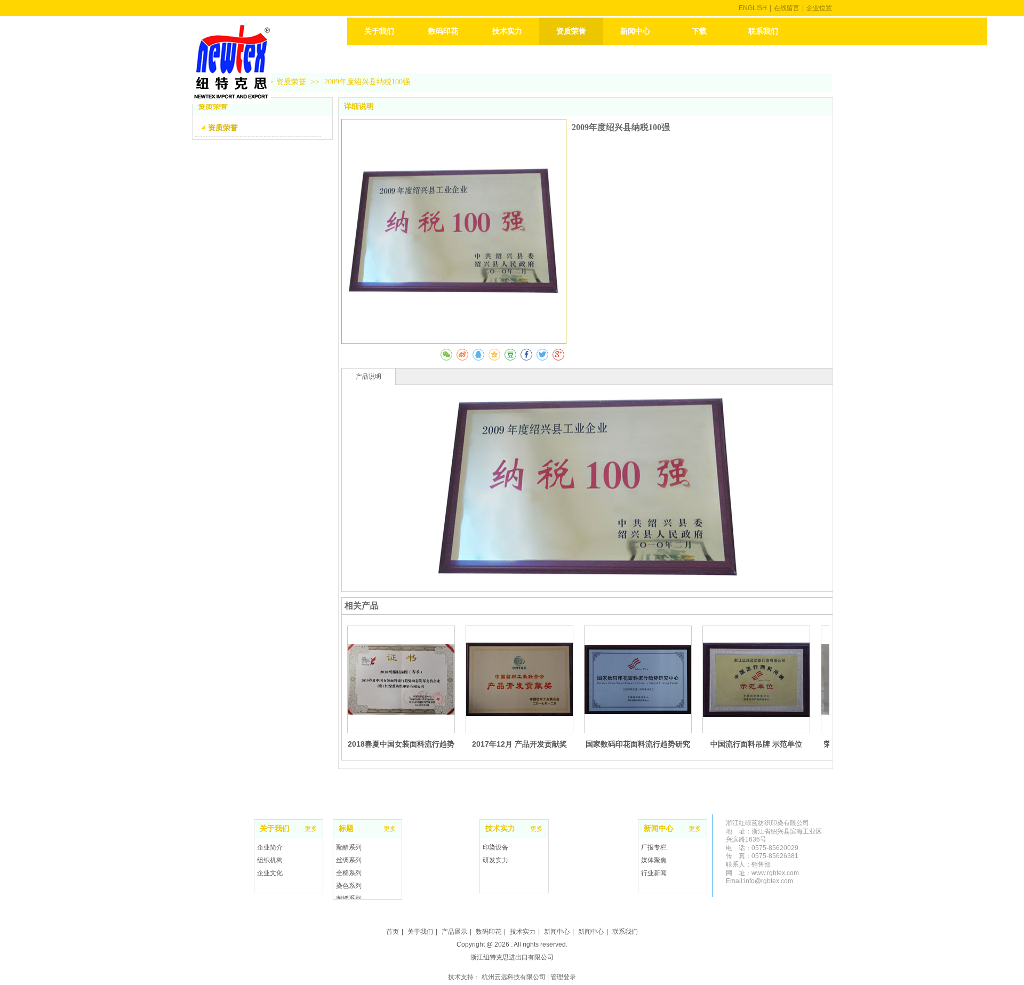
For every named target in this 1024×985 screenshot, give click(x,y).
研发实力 (495, 860)
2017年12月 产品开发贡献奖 (519, 744)
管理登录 (563, 977)
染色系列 (349, 886)
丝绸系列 (349, 860)
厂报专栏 (654, 847)
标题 (346, 828)
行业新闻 (654, 873)
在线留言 (786, 8)
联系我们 (625, 931)
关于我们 (275, 828)
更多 (536, 829)
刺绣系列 (349, 898)
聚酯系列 (349, 847)
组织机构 (270, 860)
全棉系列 (349, 873)
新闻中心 (659, 828)
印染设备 (495, 847)
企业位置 (819, 8)
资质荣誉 (291, 82)
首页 (392, 931)
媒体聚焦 (654, 860)
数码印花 (488, 931)
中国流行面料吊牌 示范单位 (756, 744)
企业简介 (270, 847)
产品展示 (454, 931)
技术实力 (500, 828)
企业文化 (270, 873)
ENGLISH (753, 8)
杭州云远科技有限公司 (514, 977)
